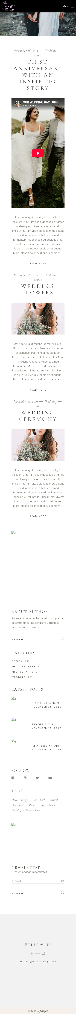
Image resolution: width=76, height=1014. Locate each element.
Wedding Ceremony (38, 415)
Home (14, 27)
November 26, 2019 (26, 51)
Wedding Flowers (38, 289)
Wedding (50, 51)
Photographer (23, 666)
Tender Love (42, 724)
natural (53, 800)
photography (18, 805)
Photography (22, 672)
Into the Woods (46, 745)
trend (51, 805)
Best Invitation (45, 703)
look (42, 800)
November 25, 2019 (47, 707)
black (14, 800)
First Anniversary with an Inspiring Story (38, 74)
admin (38, 55)
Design (17, 661)
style (42, 805)
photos (32, 805)
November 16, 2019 (26, 401)
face (34, 800)
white (28, 810)
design (24, 800)
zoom (38, 810)
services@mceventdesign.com (38, 961)
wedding (16, 810)
